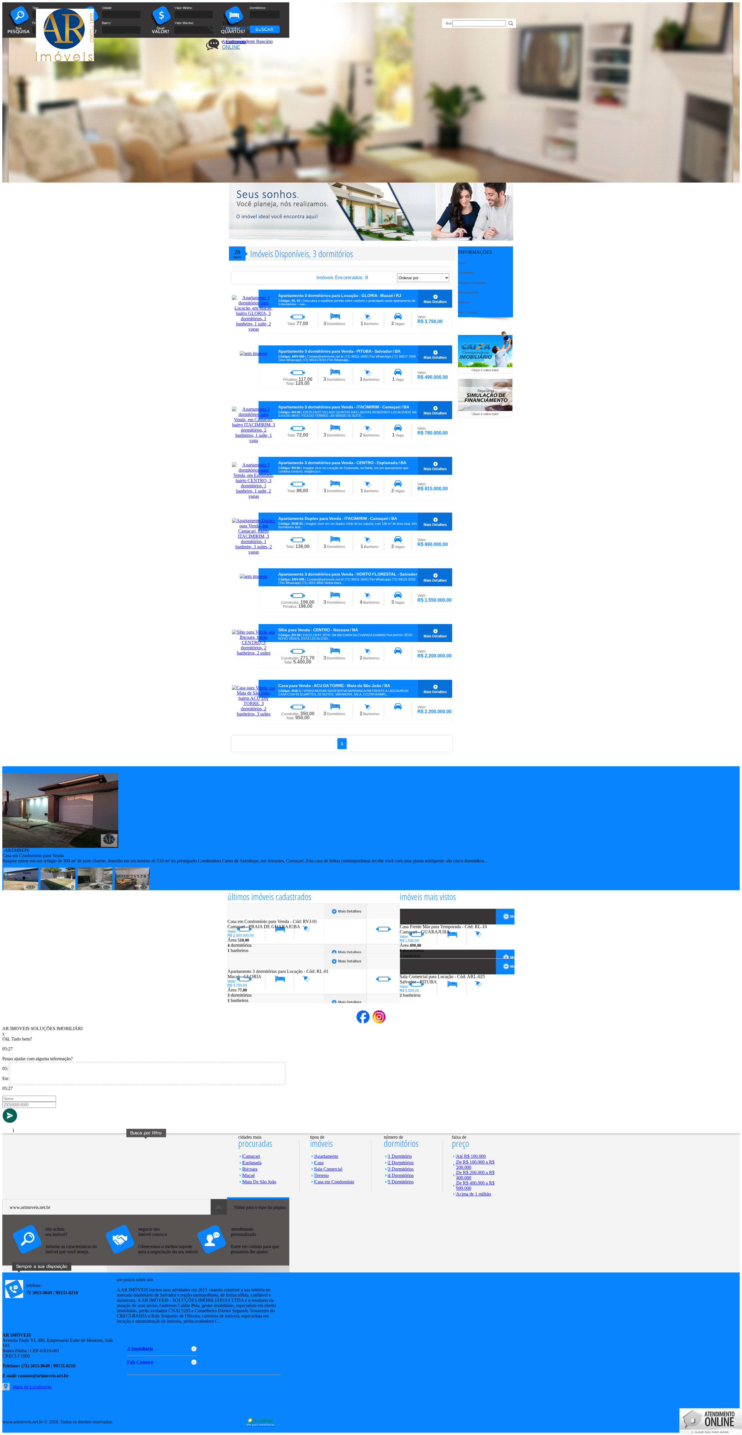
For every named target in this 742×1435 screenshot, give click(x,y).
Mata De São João (259, 1181)
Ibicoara (250, 1169)
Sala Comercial (328, 1169)
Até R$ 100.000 (471, 1156)
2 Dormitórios (401, 1162)
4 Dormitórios (401, 1175)
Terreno (321, 1175)
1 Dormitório (400, 1156)
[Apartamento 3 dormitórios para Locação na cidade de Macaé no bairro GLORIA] (249, 967)
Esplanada (252, 1162)
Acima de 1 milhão (473, 1193)
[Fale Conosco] (59, 1256)
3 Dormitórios (401, 1169)
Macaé (249, 1175)
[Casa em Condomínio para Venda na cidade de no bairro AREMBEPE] (60, 846)
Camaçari (251, 1156)
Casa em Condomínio (334, 1181)
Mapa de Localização (32, 1386)
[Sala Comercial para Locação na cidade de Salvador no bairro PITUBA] (421, 972)
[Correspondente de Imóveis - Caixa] (485, 371)
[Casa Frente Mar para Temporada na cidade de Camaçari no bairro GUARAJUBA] (421, 922)
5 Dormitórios (401, 1181)
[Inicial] (65, 59)
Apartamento (326, 1156)
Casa (318, 1162)
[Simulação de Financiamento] (485, 415)
